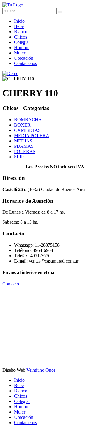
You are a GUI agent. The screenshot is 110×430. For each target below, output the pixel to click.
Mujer (19, 52)
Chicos (20, 36)
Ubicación (23, 58)
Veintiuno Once (40, 370)
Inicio (19, 21)
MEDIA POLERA (31, 135)
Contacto (10, 283)
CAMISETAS (27, 130)
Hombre (21, 47)
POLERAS (24, 151)
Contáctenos (25, 63)
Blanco (20, 31)
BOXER (22, 124)
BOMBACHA (28, 119)
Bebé (19, 26)
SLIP (19, 156)
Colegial (22, 42)
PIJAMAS (24, 146)
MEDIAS (23, 140)
